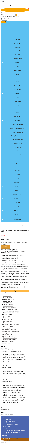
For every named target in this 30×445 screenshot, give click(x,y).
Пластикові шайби (17, 58)
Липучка (16, 182)
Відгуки (8, 433)
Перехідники (17, 147)
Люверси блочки (7, 302)
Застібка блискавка (8, 306)
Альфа (17, 32)
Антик (17, 78)
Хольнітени (16, 93)
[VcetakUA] (4, 20)
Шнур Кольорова (17, 194)
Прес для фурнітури (17, 124)
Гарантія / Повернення (12, 424)
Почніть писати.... (5, 287)
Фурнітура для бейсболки (9, 329)
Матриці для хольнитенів (17, 136)
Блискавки (16, 158)
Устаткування (16, 120)
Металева (17, 170)
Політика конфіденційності (13, 422)
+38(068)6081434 (5, 409)
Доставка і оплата (10, 421)
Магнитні (17, 51)
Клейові (16, 210)
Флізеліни (16, 215)
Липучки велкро (7, 296)
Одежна (17, 190)
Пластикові (17, 47)
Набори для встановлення (17, 128)
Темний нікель (17, 70)
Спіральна (17, 163)
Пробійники (17, 151)
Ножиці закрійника (8, 336)
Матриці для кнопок (17, 132)
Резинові (17, 202)
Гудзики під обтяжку (8, 314)
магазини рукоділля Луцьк (7, 266)
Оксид (17, 74)
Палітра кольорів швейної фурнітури (15, 430)
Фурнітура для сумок (8, 327)
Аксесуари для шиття (8, 333)
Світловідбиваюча (16, 219)
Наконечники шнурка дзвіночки (11, 312)
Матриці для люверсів (17, 139)
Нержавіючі (17, 43)
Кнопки (16, 27)
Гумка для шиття (7, 297)
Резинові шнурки (7, 321)
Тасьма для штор (7, 319)
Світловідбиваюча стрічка (10, 309)
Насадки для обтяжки (17, 143)
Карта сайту (9, 428)
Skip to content (4, 12)
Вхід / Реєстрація (5, 18)
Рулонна (17, 174)
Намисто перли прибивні (9, 339)
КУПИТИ (5, 247)
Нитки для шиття (7, 334)
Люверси (16, 62)
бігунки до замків (8, 264)
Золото (17, 81)
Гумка (16, 186)
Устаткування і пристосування (11, 331)
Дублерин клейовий (8, 326)
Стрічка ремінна (7, 317)
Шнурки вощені (7, 322)
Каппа (17, 35)
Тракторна (17, 166)
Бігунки (17, 178)
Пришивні (17, 54)
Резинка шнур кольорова (9, 307)
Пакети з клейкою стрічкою (10, 338)
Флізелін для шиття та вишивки (11, 324)
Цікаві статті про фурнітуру (13, 432)
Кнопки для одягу (7, 301)
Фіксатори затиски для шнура (10, 311)
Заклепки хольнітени (8, 304)
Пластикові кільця (17, 89)
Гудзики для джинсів (8, 341)
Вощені (17, 206)
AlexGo (8, 440)
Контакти (8, 419)
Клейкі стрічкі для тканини (10, 299)
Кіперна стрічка (7, 316)
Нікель (17, 66)
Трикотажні (17, 39)
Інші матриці (17, 154)
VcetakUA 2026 (14, 438)
